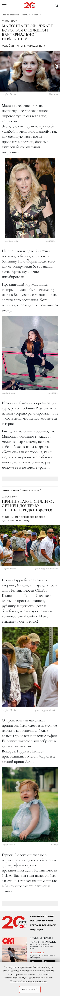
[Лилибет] (30, 804)
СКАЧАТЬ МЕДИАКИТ (42, 916)
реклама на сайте (42, 921)
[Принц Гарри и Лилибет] (30, 667)
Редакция (36, 929)
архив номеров (37, 952)
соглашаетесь (36, 977)
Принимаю (30, 989)
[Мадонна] (30, 198)
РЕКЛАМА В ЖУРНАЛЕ (43, 925)
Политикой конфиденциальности (28, 981)
